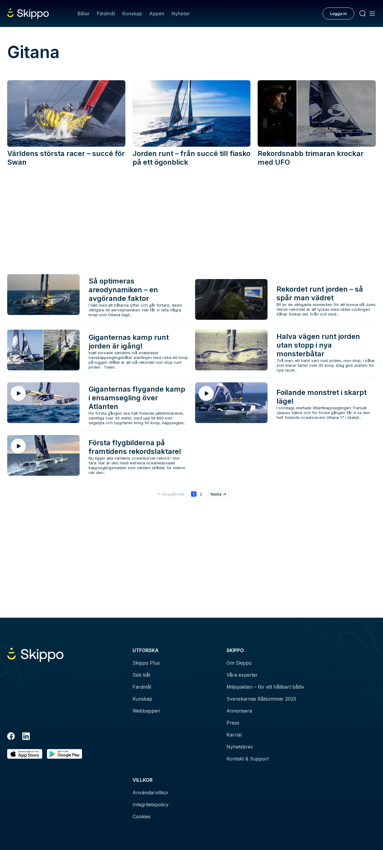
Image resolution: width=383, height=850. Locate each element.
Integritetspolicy (150, 804)
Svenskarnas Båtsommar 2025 (261, 699)
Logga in (338, 13)
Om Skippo (239, 663)
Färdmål (106, 13)
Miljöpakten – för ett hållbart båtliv (265, 687)
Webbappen (146, 711)
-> (218, 494)
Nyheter (180, 13)
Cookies (142, 816)
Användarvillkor (151, 793)
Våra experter (242, 675)
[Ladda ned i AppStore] (24, 754)
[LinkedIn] (26, 737)
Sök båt (141, 675)
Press (233, 723)
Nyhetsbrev (240, 747)
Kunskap (132, 13)
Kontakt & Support (248, 759)
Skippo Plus (146, 663)
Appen (156, 13)
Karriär (234, 735)
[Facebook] (11, 737)
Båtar (83, 13)
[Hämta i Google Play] (64, 754)
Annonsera (239, 711)
